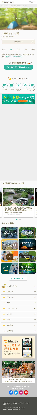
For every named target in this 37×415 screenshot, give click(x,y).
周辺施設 (33, 49)
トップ (3, 49)
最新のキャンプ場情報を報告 (14, 56)
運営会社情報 (6, 403)
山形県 (14, 5)
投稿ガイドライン (7, 404)
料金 (26, 49)
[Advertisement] (18, 123)
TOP (3, 5)
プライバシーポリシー (25, 403)
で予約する (18, 41)
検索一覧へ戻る (18, 278)
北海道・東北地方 (8, 5)
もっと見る (11, 36)
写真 (11, 49)
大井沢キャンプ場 (20, 5)
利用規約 (14, 403)
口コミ (18, 49)
